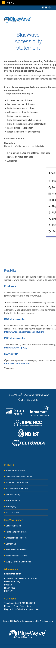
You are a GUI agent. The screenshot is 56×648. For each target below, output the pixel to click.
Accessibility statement (17, 555)
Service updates (13, 526)
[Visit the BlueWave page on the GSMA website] (14, 411)
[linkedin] (49, 9)
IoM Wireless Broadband (17, 488)
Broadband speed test (16, 538)
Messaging (11, 506)
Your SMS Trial (12, 512)
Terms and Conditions (16, 549)
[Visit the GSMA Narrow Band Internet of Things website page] (28, 432)
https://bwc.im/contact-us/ (17, 363)
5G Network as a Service (17, 482)
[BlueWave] (15, 19)
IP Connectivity (13, 494)
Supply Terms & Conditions (18, 561)
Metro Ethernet (13, 500)
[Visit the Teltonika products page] (28, 443)
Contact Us (11, 544)
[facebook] (43, 9)
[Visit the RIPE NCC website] (28, 422)
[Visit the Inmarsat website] (39, 411)
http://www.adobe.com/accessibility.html (24, 332)
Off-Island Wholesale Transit (19, 476)
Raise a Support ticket (16, 532)
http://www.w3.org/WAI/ (15, 347)
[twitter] (46, 9)
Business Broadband (15, 470)
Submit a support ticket (28, 609)
